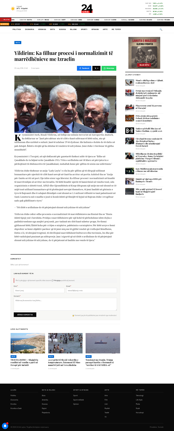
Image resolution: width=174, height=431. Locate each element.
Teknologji (139, 395)
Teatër (107, 413)
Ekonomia (29, 29)
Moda (138, 404)
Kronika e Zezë (16, 408)
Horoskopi (140, 413)
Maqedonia (46, 413)
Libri (106, 404)
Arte (105, 29)
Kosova (62, 29)
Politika (17, 29)
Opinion (95, 29)
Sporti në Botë (78, 400)
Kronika (42, 29)
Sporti (84, 29)
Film (106, 400)
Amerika (45, 400)
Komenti (17, 296)
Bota (52, 29)
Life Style (139, 400)
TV (105, 417)
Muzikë (107, 408)
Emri (16, 286)
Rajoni (73, 29)
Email (68, 286)
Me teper (116, 29)
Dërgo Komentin (25, 315)
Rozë (138, 408)
